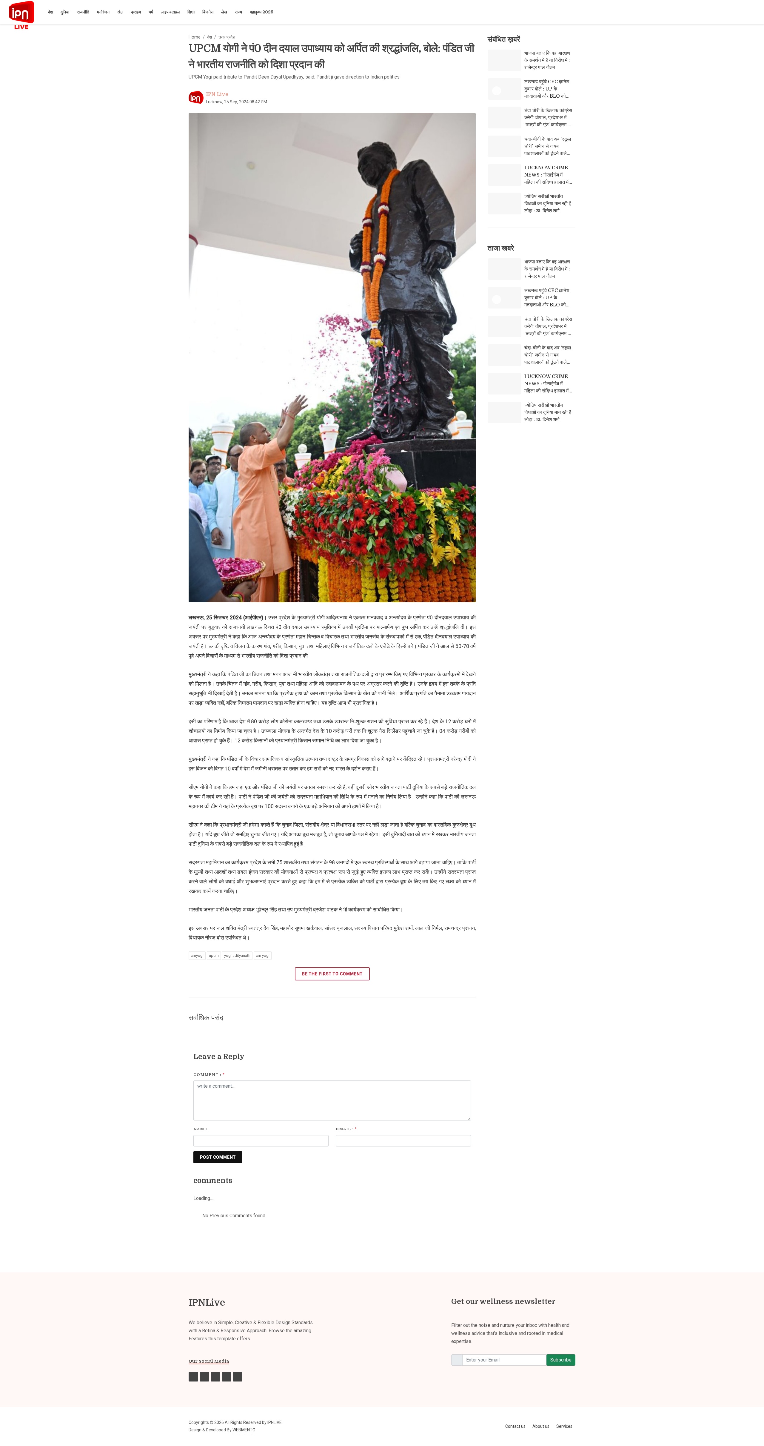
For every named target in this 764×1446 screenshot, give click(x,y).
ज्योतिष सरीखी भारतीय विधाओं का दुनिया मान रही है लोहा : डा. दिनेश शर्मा (547, 204)
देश (209, 37)
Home (195, 37)
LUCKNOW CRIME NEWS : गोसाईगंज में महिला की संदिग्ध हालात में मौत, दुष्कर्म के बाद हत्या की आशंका (546, 182)
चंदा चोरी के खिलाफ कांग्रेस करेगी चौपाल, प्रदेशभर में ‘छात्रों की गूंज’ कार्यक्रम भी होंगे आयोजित (548, 121)
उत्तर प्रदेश (226, 37)
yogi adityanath (237, 955)
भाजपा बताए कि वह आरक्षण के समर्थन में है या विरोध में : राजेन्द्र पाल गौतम (547, 60)
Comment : (209, 1074)
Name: (201, 1129)
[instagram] (204, 1376)
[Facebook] (193, 1376)
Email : (346, 1129)
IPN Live (217, 94)
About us (540, 1426)
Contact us (515, 1426)
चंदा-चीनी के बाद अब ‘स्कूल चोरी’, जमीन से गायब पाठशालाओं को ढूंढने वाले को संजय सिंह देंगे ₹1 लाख (547, 149)
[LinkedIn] (237, 1376)
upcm (214, 955)
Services (564, 1426)
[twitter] (215, 1376)
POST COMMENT (218, 1157)
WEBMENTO (243, 1429)
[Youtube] (226, 1376)
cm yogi (262, 955)
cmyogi (197, 955)
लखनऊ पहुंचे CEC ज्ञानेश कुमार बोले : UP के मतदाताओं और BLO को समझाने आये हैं (546, 92)
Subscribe (561, 1360)
